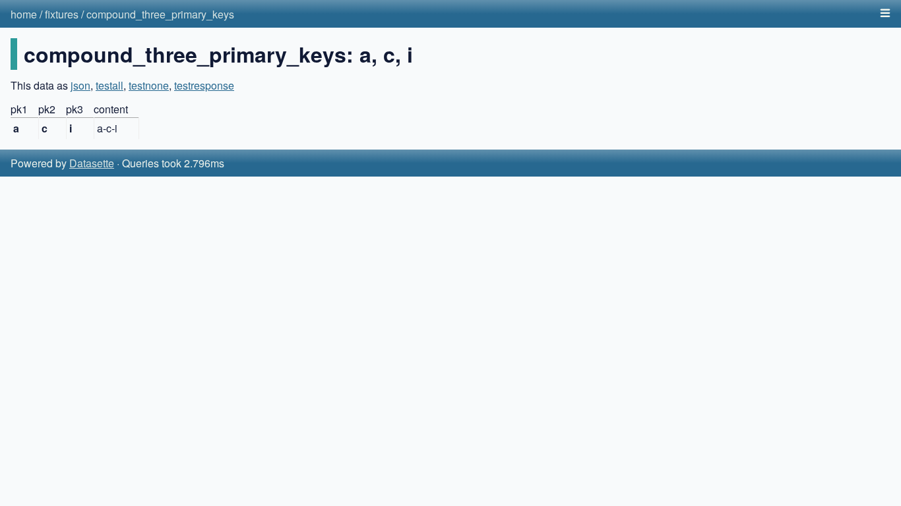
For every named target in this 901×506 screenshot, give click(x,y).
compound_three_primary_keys (160, 14)
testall (109, 85)
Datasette (91, 163)
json (80, 85)
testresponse (204, 85)
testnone (149, 85)
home (24, 14)
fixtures (61, 14)
